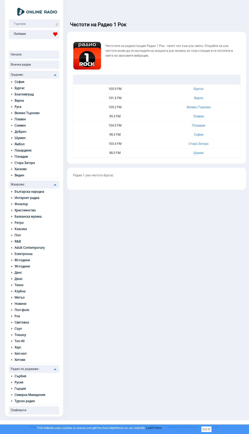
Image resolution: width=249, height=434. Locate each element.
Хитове (20, 360)
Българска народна (29, 191)
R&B (18, 241)
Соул (18, 328)
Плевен (20, 119)
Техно (19, 285)
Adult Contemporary (30, 247)
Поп (18, 235)
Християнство (25, 210)
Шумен (20, 138)
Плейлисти (18, 410)
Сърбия (20, 376)
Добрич (20, 131)
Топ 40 (20, 341)
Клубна (20, 291)
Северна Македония (30, 395)
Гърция (20, 388)
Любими (20, 34)
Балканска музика (28, 216)
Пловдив (21, 156)
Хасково (21, 169)
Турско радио (25, 401)
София (19, 82)
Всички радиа (21, 64)
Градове (17, 74)
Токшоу (20, 335)
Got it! (206, 429)
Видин (19, 175)
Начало (16, 54)
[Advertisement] (156, 9)
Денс (18, 272)
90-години (22, 266)
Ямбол (20, 144)
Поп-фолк (22, 310)
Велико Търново (27, 113)
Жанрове (18, 184)
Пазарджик (23, 150)
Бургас (20, 88)
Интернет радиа (27, 198)
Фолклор (21, 204)
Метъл (20, 297)
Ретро (19, 223)
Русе (18, 107)
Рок (17, 316)
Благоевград (24, 94)
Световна (22, 322)
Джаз (18, 279)
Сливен (20, 125)
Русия (19, 382)
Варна (19, 100)
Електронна (23, 254)
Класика (21, 229)
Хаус (18, 347)
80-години (22, 260)
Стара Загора (25, 163)
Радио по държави (25, 369)
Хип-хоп (21, 353)
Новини (20, 303)
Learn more (154, 428)
